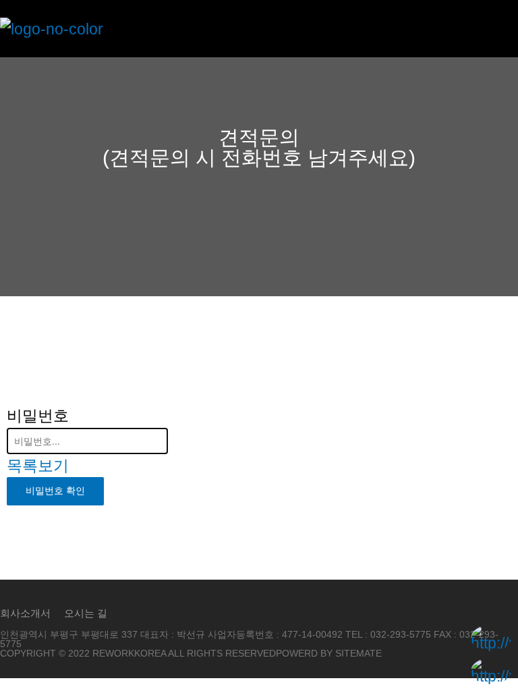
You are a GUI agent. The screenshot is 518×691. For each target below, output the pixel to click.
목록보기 (38, 465)
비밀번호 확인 (55, 491)
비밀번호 (38, 415)
